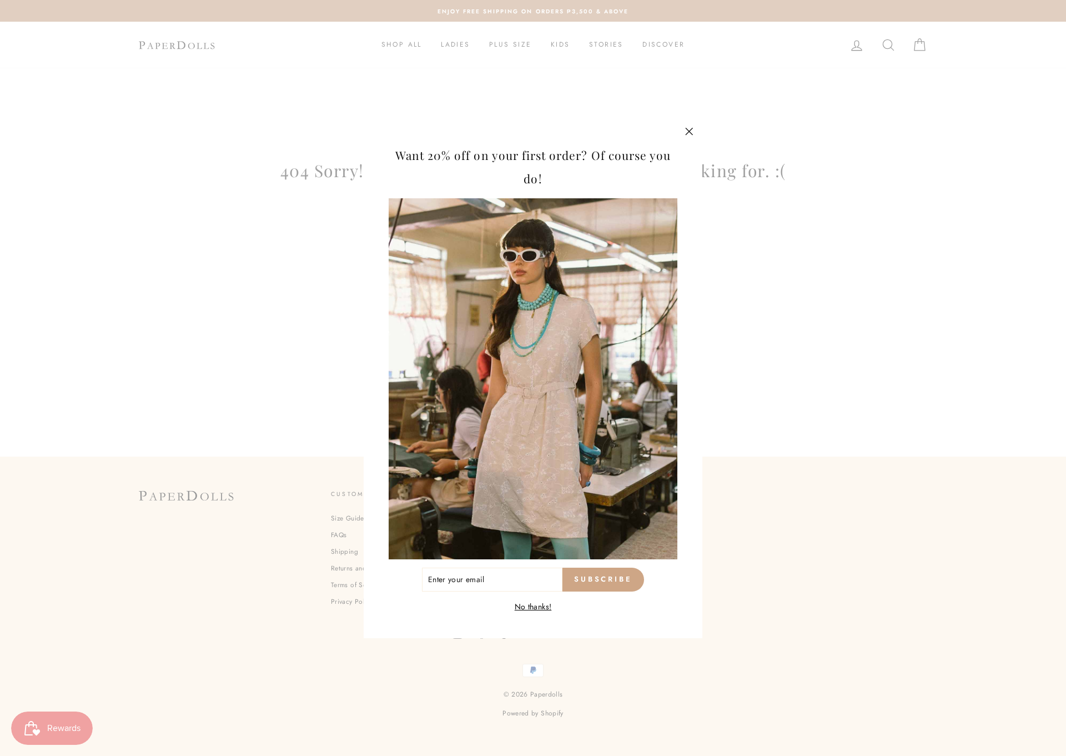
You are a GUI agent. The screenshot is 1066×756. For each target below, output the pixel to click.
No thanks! (533, 606)
